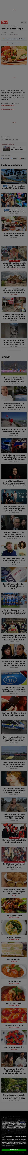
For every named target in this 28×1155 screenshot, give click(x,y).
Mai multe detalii (22, 1122)
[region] (14, 1133)
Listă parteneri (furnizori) (5, 1146)
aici (8, 1130)
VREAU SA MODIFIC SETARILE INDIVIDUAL (14, 1152)
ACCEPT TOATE (14, 1149)
